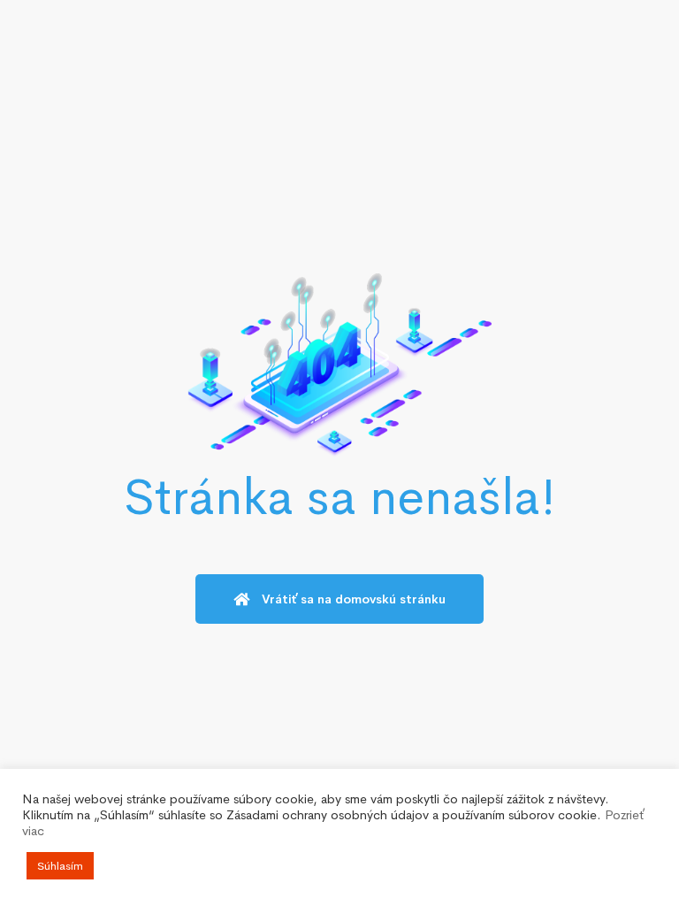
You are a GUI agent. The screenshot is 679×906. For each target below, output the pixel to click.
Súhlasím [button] (60, 865)
